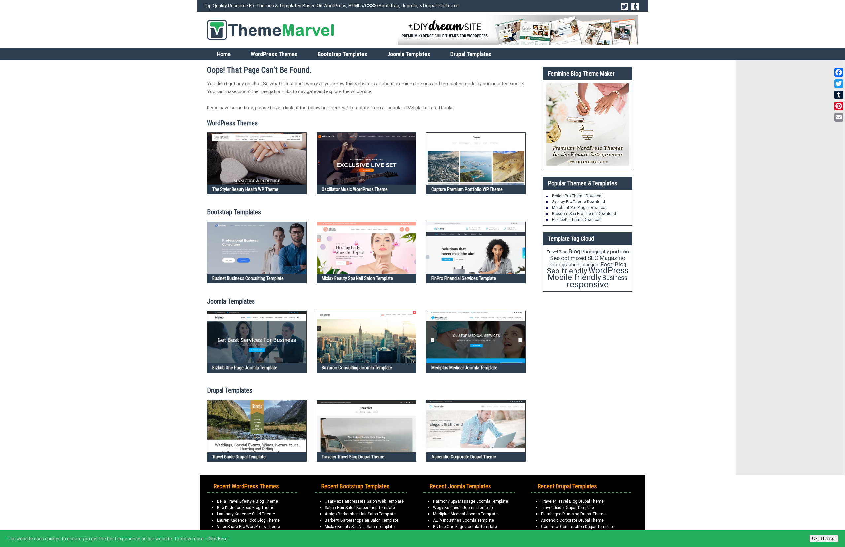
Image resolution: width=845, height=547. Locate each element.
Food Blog (613, 264)
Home (224, 54)
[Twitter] (838, 83)
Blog (574, 251)
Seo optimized (568, 258)
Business (614, 278)
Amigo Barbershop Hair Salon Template (360, 514)
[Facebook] (838, 72)
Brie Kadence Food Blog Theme (245, 507)
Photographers (565, 264)
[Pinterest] (838, 106)
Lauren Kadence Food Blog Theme (248, 520)
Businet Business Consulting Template (248, 278)
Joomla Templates (408, 54)
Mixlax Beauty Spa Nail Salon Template (357, 278)
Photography (595, 251)
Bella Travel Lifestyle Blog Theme (247, 501)
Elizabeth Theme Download (577, 219)
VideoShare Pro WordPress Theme (248, 526)
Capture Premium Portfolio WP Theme (467, 189)
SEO (593, 257)
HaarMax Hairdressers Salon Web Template (364, 501)
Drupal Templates (470, 54)
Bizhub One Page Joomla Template (244, 367)
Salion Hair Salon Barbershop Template (360, 507)
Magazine (612, 257)
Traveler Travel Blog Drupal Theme (353, 456)
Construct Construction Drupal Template (577, 526)
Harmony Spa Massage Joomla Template (470, 501)
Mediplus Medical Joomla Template (464, 367)
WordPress (608, 270)
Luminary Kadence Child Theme (246, 514)
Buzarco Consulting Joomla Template (357, 367)
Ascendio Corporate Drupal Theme (463, 456)
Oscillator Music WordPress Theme (355, 189)
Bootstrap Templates (342, 54)
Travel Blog (557, 251)
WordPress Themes (274, 54)
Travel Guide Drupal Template (239, 456)
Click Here (217, 538)
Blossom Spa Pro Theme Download (584, 213)
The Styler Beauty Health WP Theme (245, 189)
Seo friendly (567, 270)
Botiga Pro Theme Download (578, 196)
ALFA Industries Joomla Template (463, 520)
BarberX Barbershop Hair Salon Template (361, 520)
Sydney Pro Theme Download (578, 202)
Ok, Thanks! (824, 538)
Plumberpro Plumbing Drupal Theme (573, 514)
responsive (587, 284)
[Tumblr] (838, 94)
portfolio (619, 252)
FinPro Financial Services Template (463, 278)
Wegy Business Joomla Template (463, 507)
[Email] (838, 117)
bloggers (591, 264)
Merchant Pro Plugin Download (580, 207)
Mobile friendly (574, 277)
